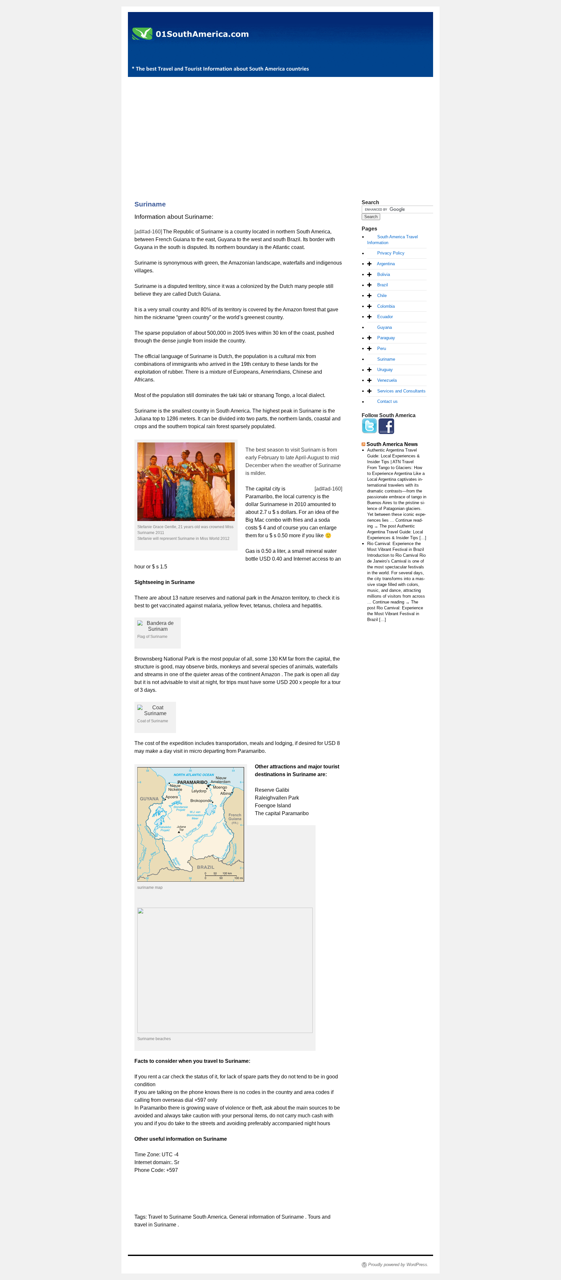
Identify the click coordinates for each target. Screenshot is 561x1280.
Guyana (384, 327)
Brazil (382, 285)
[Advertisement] (280, 127)
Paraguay (386, 338)
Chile (382, 295)
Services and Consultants (401, 391)
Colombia (386, 306)
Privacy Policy (391, 253)
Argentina (386, 263)
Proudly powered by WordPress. (398, 1264)
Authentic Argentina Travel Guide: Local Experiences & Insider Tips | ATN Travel (393, 456)
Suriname (386, 359)
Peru (381, 348)
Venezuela (387, 380)
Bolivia (383, 274)
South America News (392, 444)
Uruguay (385, 369)
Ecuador (385, 316)
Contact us (387, 401)
